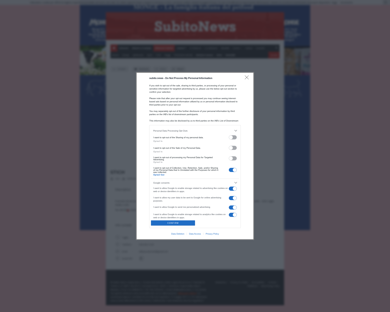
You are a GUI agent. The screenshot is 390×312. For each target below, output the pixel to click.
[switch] (233, 137)
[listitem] (195, 130)
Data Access (195, 234)
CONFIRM (173, 223)
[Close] (248, 78)
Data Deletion (177, 234)
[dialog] (195, 156)
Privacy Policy (212, 234)
